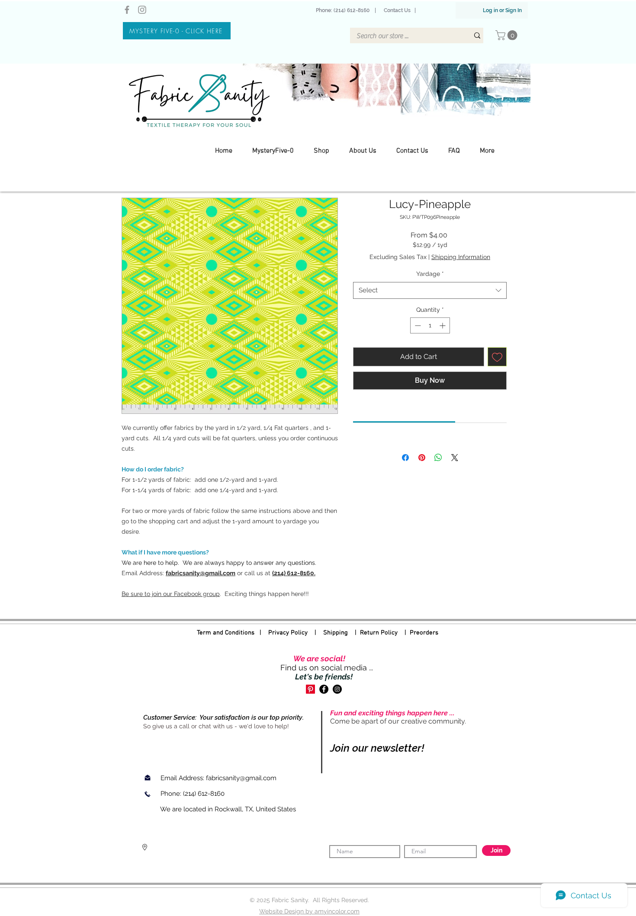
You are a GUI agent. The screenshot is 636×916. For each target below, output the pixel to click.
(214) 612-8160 (204, 793)
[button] (507, 35)
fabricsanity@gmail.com (241, 778)
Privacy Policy (288, 633)
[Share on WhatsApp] (438, 457)
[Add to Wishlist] (497, 356)
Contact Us (397, 10)
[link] (404, 411)
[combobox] (430, 290)
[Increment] (443, 325)
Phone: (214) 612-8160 (344, 10)
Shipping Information (460, 256)
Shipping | (341, 633)
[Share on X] (455, 457)
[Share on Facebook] (405, 457)
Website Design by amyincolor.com (309, 911)
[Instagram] (142, 9)
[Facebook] (127, 9)
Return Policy (379, 633)
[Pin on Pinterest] (422, 457)
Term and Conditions (225, 633)
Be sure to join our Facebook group (171, 593)
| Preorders (418, 633)
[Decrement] (416, 325)
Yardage (430, 273)
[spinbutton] (430, 325)
